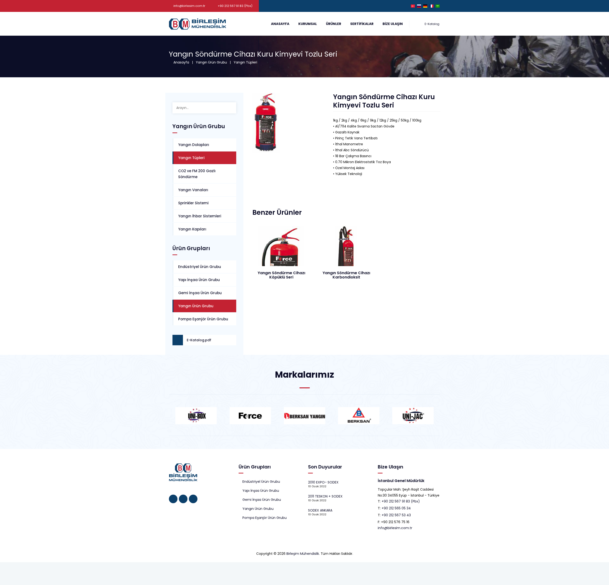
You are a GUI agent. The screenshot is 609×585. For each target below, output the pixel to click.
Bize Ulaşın (393, 23)
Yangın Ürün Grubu (211, 62)
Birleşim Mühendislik (302, 553)
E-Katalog (431, 24)
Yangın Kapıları (192, 229)
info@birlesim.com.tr (189, 6)
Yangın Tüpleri (245, 62)
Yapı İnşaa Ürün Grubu (199, 279)
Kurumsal (307, 23)
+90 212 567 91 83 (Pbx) (401, 501)
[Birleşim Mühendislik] (197, 23)
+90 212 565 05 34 (396, 508)
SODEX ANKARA (320, 510)
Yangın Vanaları (193, 189)
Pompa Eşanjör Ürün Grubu (203, 319)
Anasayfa (280, 23)
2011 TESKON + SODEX (325, 496)
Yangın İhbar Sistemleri (199, 216)
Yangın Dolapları (193, 144)
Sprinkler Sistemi (193, 202)
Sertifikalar (361, 23)
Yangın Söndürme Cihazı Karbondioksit (346, 275)
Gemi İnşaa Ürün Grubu (200, 292)
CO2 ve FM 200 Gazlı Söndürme (197, 173)
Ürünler (333, 23)
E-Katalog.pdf (199, 340)
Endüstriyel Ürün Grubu (199, 266)
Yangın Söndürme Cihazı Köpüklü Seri (281, 275)
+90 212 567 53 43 (396, 515)
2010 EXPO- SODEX (323, 482)
